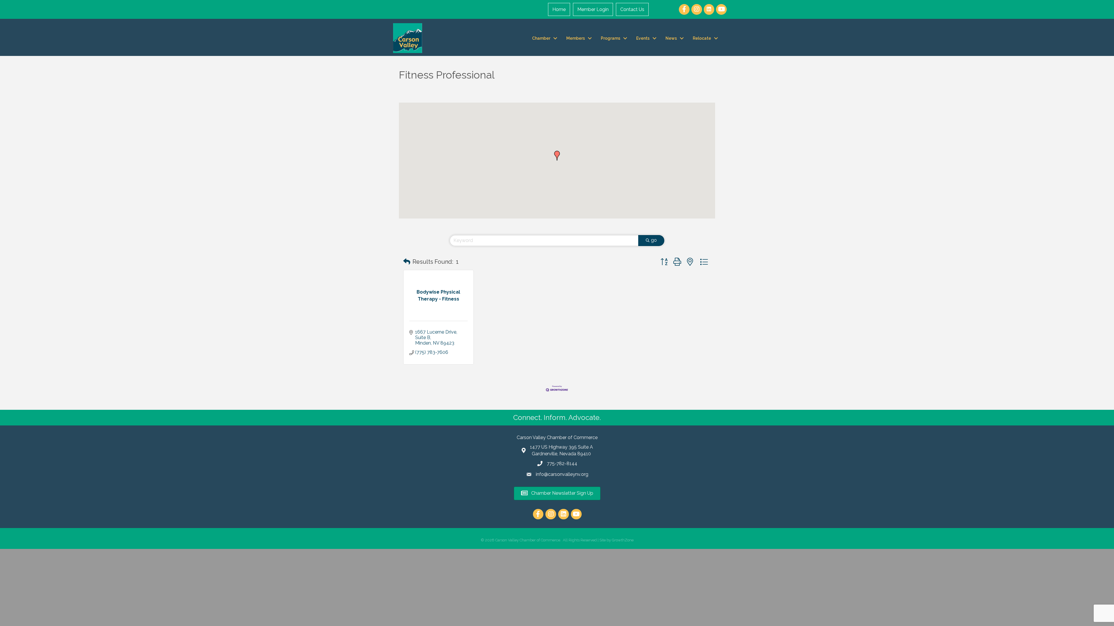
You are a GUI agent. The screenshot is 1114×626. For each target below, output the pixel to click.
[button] (557, 156)
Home (559, 9)
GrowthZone (623, 540)
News (671, 38)
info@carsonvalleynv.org (562, 474)
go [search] (654, 240)
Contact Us (632, 9)
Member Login (593, 9)
